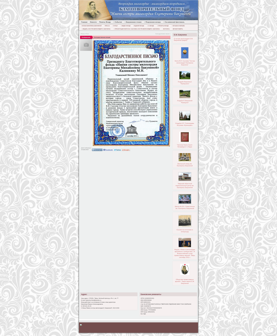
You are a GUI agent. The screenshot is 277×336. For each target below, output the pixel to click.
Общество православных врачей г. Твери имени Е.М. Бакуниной (184, 281)
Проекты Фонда (163, 25)
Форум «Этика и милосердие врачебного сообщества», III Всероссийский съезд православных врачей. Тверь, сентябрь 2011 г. (184, 253)
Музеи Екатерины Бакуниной (91, 25)
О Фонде (151, 25)
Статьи (115, 25)
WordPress (182, 327)
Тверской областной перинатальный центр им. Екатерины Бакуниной (185, 185)
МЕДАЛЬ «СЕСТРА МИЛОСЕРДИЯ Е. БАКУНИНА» (96, 29)
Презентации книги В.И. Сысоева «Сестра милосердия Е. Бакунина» (137, 29)
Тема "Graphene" (191, 327)
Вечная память (178, 29)
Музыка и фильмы (179, 25)
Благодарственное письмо (162, 34)
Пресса (107, 25)
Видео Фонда (126, 25)
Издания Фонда (139, 25)
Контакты (166, 29)
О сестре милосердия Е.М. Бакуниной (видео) (183, 39)
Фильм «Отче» (85, 34)
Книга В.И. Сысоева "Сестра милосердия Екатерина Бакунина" (185, 63)
